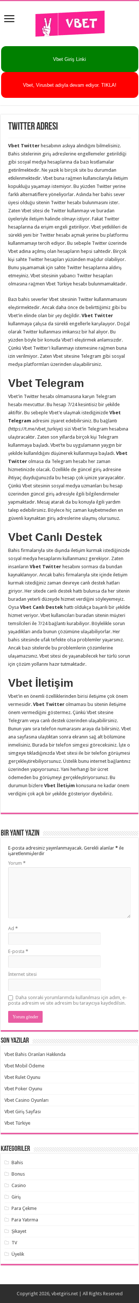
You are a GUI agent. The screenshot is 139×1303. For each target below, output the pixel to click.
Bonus (18, 1174)
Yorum (17, 863)
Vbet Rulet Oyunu (22, 1077)
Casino (18, 1185)
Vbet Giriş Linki (69, 59)
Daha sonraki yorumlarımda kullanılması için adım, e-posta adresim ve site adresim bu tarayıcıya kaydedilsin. (67, 1000)
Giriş (16, 1197)
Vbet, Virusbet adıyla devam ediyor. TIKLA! (69, 85)
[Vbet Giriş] (70, 22)
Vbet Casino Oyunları (26, 1100)
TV (14, 1242)
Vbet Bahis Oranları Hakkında (35, 1054)
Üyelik (17, 1254)
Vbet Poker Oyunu (23, 1088)
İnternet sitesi (22, 974)
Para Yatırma (24, 1220)
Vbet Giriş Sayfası (22, 1111)
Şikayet (18, 1231)
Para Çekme (24, 1208)
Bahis (17, 1162)
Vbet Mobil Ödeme (24, 1066)
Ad (13, 928)
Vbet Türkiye (17, 1123)
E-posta (18, 951)
